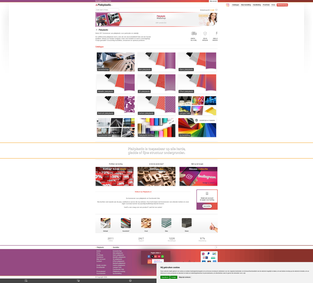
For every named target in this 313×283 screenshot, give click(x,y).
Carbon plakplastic (146, 113)
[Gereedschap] (116, 71)
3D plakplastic (144, 91)
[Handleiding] (156, 185)
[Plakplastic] (103, 6)
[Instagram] (228, 6)
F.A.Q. (273, 5)
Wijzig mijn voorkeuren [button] (184, 277)
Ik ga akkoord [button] (165, 277)
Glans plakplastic (186, 69)
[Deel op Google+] (155, 257)
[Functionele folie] (116, 137)
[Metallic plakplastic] (116, 93)
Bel (103, 1)
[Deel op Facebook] (149, 257)
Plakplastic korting (146, 135)
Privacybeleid (101, 271)
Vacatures (100, 257)
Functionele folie (104, 135)
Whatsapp (108, 1)
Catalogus (235, 5)
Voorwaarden (101, 273)
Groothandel (101, 267)
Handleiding (257, 5)
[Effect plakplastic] (197, 93)
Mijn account (101, 259)
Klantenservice (282, 5)
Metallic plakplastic (105, 91)
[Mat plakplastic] (156, 71)
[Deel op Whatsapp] (162, 257)
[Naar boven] (216, 248)
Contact (99, 261)
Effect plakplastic (186, 91)
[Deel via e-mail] (158, 257)
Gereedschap (103, 69)
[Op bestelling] (197, 137)
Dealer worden (101, 265)
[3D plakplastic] (156, 93)
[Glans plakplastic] (197, 71)
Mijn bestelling (246, 5)
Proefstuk (266, 5)
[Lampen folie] (197, 115)
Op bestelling (184, 135)
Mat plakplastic (145, 69)
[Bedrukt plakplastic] (116, 115)
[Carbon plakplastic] (156, 115)
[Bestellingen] (26, 281)
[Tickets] (78, 281)
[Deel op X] (152, 257)
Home (99, 251)
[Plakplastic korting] (156, 137)
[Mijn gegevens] (130, 281)
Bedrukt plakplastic (105, 113)
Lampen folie (184, 113)
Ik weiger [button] (173, 277)
